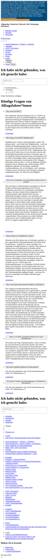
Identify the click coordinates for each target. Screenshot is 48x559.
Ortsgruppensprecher (12, 501)
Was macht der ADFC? (13, 111)
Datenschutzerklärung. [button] (9, 18)
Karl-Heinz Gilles (11, 475)
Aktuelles (8, 46)
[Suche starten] (3, 83)
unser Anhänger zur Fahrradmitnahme (18, 446)
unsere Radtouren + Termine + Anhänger (19, 44)
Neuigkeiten (9, 418)
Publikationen (10, 499)
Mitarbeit (8, 497)
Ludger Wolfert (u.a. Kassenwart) (17, 467)
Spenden (8, 33)
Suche (7, 64)
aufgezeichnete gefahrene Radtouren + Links (21, 454)
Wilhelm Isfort (10, 477)
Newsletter (9, 35)
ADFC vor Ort (10, 495)
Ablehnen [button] (4, 20)
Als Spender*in (10, 513)
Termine (8, 420)
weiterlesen (9, 133)
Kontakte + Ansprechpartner (15, 459)
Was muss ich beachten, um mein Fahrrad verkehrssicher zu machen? (26, 181)
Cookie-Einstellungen (13, 551)
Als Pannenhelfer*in (12, 519)
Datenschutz (9, 549)
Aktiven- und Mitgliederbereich (16, 535)
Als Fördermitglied (12, 517)
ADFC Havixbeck (11, 48)
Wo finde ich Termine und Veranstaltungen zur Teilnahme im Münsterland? (26, 382)
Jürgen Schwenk (11, 483)
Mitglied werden (11, 31)
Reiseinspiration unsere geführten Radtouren (21, 452)
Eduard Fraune (10, 469)
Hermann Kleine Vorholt (14, 479)
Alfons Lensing (10, 481)
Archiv (7, 52)
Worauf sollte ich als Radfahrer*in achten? (19, 236)
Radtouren (9, 422)
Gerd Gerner (9, 473)
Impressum (9, 547)
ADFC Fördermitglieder (13, 503)
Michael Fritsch (10, 471)
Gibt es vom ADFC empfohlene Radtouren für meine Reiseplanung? (26, 337)
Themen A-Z (10, 432)
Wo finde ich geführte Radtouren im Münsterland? (22, 367)
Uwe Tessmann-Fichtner (14, 485)
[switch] (17, 88)
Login (7, 58)
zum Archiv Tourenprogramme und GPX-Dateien (22, 438)
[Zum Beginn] (2, 557)
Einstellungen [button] (12, 20)
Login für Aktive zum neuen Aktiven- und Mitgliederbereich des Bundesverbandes (20, 538)
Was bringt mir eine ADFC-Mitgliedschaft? (19, 138)
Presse (7, 56)
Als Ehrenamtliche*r (12, 515)
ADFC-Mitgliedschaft (13, 511)
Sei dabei (8, 54)
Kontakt (8, 505)
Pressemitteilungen (12, 525)
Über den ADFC (11, 493)
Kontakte (8, 50)
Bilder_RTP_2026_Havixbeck (16, 448)
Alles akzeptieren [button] (23, 20)
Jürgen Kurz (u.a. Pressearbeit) (16, 465)
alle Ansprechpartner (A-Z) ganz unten (19, 487)
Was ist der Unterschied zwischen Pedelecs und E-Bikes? (25, 284)
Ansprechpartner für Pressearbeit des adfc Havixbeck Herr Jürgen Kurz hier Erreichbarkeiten (25, 528)
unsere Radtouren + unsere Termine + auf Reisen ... (23, 444)
